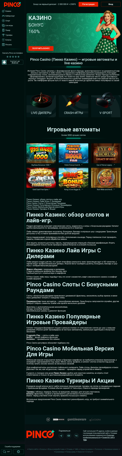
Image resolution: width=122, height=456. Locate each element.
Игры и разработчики (56, 449)
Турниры (8, 35)
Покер (7, 30)
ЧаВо (77, 449)
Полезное (98, 449)
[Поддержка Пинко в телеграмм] (18, 451)
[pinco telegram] (61, 435)
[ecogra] (95, 418)
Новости (81, 452)
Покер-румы (71, 452)
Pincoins (8, 45)
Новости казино (87, 449)
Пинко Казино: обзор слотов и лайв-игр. (44, 199)
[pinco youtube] (68, 435)
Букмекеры (59, 452)
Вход (111, 4)
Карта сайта (33, 449)
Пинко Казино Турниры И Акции (40, 209)
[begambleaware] (77, 419)
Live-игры (9, 25)
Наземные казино (111, 449)
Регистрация (88, 4)
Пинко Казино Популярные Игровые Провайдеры (49, 205)
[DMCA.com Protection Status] (59, 419)
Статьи (89, 452)
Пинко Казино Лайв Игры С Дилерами (43, 201)
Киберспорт (10, 16)
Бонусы (8, 40)
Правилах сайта (108, 437)
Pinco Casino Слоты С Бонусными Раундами (46, 203)
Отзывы (69, 449)
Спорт (7, 21)
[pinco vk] (76, 435)
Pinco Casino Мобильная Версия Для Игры (45, 207)
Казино (8, 11)
